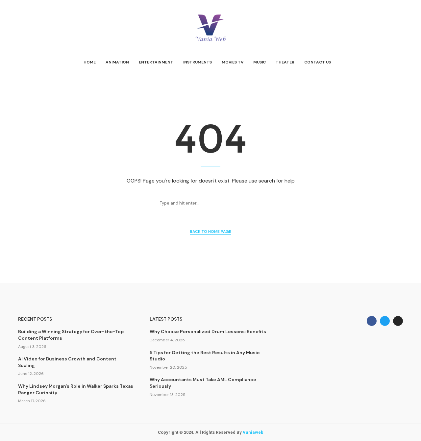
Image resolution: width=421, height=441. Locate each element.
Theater (285, 62)
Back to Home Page (210, 231)
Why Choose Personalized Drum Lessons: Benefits (208, 331)
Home (90, 62)
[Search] (399, 62)
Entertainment (156, 62)
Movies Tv (232, 62)
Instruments (197, 62)
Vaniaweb (253, 432)
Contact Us (317, 62)
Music (259, 62)
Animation (117, 62)
